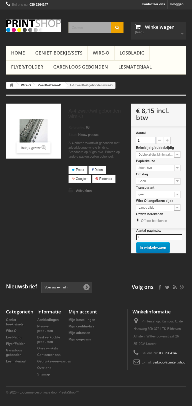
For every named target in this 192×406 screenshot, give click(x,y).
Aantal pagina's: (148, 230)
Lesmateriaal (135, 67)
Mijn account (82, 312)
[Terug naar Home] (11, 85)
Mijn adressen (79, 333)
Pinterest (105, 179)
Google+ (81, 179)
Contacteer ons (153, 4)
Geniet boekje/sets (58, 53)
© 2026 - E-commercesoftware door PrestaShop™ (42, 392)
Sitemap (43, 374)
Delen (98, 170)
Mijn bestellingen (81, 320)
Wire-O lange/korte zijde (155, 201)
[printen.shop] (33, 26)
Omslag (142, 174)
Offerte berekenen (150, 214)
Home (18, 53)
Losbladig (132, 53)
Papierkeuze (146, 161)
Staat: (72, 135)
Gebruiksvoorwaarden (54, 361)
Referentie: (76, 127)
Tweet (79, 170)
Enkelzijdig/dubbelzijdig (155, 148)
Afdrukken (84, 191)
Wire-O (101, 53)
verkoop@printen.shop (169, 362)
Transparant (145, 187)
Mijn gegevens (79, 339)
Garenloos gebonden (80, 67)
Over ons (44, 368)
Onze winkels (47, 348)
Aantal (141, 133)
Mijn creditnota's (81, 326)
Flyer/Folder (27, 67)
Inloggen (177, 4)
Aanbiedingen (48, 320)
